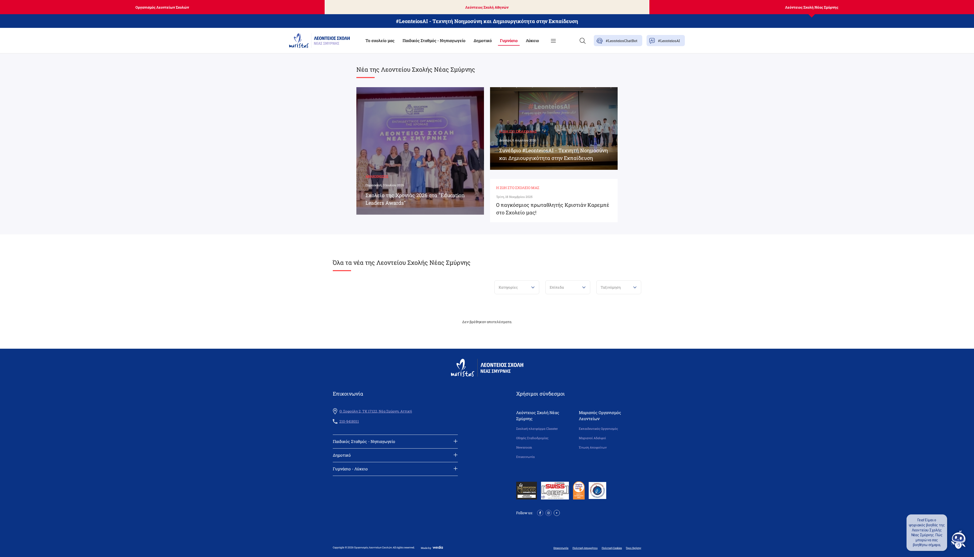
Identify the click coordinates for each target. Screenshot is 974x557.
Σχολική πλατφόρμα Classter (537, 429)
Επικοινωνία (525, 457)
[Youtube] (557, 512)
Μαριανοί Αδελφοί (592, 438)
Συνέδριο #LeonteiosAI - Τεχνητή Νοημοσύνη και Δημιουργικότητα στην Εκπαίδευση (553, 154)
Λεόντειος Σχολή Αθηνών (487, 7)
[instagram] (548, 512)
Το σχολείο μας (380, 40)
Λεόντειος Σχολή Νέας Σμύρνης (811, 7)
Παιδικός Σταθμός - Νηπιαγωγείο (434, 40)
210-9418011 (349, 421)
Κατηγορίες (508, 287)
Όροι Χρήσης (633, 548)
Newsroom (524, 447)
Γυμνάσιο (509, 40)
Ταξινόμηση (611, 287)
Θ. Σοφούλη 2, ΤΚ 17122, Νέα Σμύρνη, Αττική (375, 411)
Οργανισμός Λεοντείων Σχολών (162, 7)
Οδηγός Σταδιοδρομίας (532, 438)
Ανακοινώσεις (377, 176)
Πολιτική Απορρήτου (585, 548)
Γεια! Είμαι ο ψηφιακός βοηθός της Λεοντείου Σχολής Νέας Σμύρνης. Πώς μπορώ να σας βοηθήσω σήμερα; (927, 532)
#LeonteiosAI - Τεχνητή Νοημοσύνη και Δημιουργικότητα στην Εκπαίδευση (487, 21)
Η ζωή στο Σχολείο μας (518, 131)
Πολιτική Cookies (612, 548)
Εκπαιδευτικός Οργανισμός (598, 429)
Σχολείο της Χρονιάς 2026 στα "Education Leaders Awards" (415, 199)
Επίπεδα (557, 287)
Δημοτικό (483, 40)
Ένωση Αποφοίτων (593, 447)
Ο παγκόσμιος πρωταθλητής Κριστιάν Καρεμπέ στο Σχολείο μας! (552, 208)
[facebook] (540, 512)
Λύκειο (532, 40)
